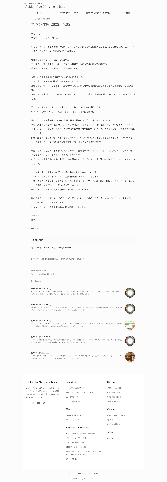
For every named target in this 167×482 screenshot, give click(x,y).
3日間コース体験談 (114, 388)
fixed (35, 274)
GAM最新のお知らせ (74, 415)
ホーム (39, 13)
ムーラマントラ (72, 397)
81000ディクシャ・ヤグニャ (77, 447)
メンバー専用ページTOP (116, 415)
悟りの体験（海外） (40, 270)
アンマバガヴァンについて (68, 13)
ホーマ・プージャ (73, 419)
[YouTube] (38, 403)
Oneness (110, 438)
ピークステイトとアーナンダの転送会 (80, 433)
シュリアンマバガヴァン (75, 388)
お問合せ (95, 473)
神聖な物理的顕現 (113, 401)
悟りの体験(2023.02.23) (41, 304)
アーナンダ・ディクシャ (75, 442)
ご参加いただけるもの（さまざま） (98, 13)
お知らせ (110, 419)
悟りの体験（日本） (114, 392)
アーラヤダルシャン (73, 459)
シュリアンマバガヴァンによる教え (79, 392)
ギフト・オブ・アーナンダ (76, 438)
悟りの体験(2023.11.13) (41, 352)
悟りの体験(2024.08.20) (41, 336)
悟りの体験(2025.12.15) (41, 320)
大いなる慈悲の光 (73, 401)
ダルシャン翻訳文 (113, 424)
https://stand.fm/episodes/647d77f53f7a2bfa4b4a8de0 (57, 258)
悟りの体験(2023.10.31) (41, 288)
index (39, 274)
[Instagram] (32, 403)
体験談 (127, 13)
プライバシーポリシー (83, 473)
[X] (44, 403)
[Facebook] (27, 403)
